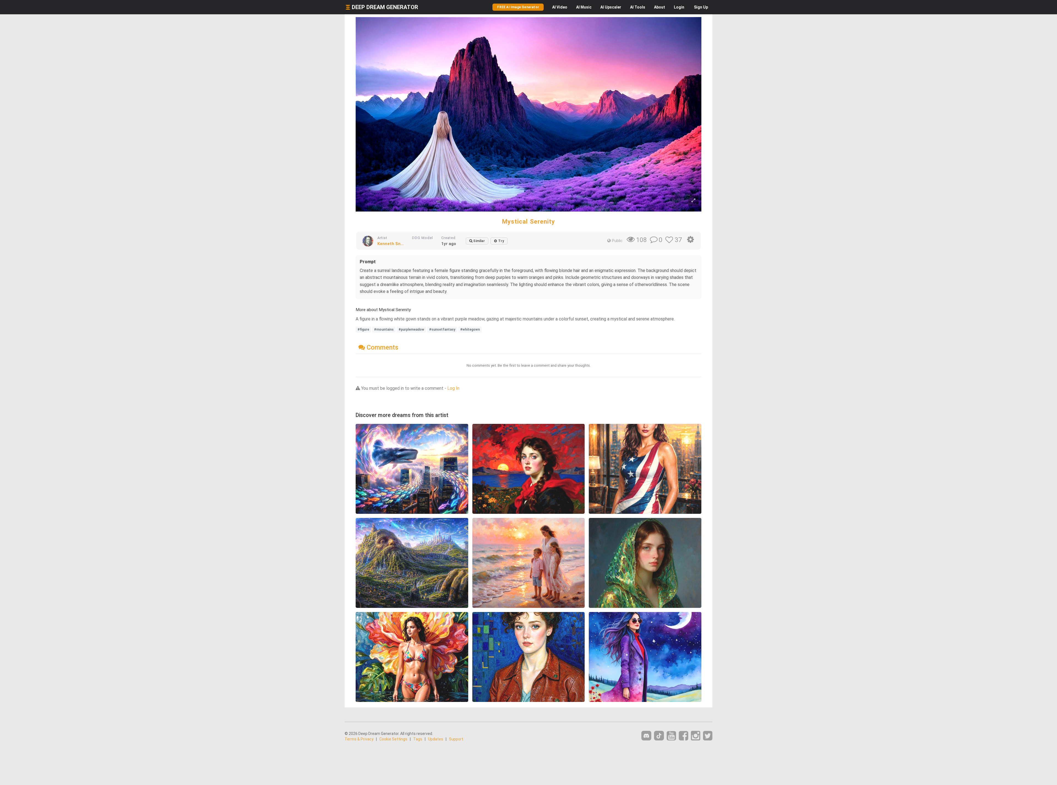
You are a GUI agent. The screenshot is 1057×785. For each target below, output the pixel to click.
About (659, 7)
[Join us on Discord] (646, 735)
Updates (435, 739)
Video (559, 7)
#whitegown (470, 329)
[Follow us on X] (707, 735)
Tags (417, 739)
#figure (363, 329)
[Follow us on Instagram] (695, 735)
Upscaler (610, 7)
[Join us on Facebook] (683, 735)
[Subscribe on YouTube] (671, 735)
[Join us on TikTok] (659, 735)
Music (584, 7)
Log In (453, 388)
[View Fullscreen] (693, 200)
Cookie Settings (393, 739)
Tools (637, 7)
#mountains (384, 329)
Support (456, 739)
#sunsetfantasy (442, 329)
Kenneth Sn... (390, 243)
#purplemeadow (411, 329)
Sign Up (701, 7)
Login (679, 7)
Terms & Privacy (359, 739)
